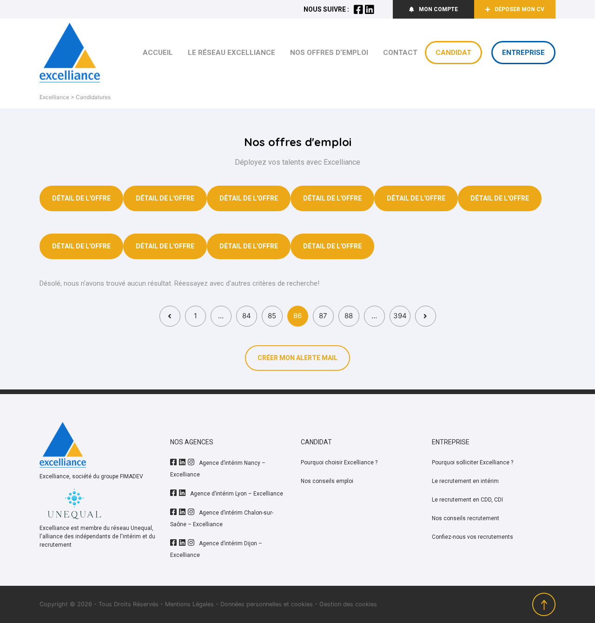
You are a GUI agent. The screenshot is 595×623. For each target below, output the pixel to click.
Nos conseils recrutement (465, 518)
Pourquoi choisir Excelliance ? (339, 462)
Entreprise (523, 52)
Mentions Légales (189, 604)
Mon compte (438, 9)
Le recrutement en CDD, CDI (467, 499)
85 (272, 315)
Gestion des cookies (348, 604)
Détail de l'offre (81, 198)
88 (348, 315)
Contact (400, 52)
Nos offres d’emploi (329, 52)
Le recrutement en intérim (465, 481)
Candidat (453, 52)
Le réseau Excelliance (231, 52)
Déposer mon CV (519, 9)
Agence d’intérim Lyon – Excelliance (236, 493)
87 (323, 315)
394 (400, 315)
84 (246, 315)
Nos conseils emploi (327, 481)
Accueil (158, 52)
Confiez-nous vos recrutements (472, 537)
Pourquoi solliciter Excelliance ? (472, 462)
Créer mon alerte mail (297, 358)
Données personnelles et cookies (266, 604)
